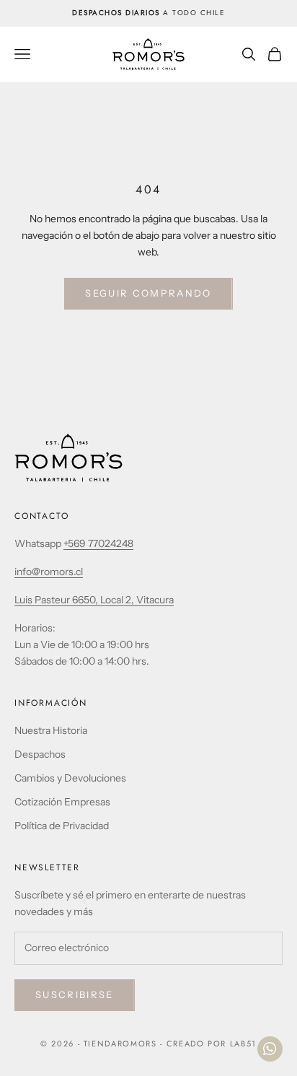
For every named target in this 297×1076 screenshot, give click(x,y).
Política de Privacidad (61, 825)
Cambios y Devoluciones (70, 777)
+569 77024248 (98, 543)
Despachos (40, 754)
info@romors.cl (48, 571)
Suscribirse (74, 994)
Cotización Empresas (62, 801)
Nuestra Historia (50, 730)
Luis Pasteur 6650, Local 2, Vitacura (94, 599)
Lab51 (243, 1043)
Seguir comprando (148, 293)
